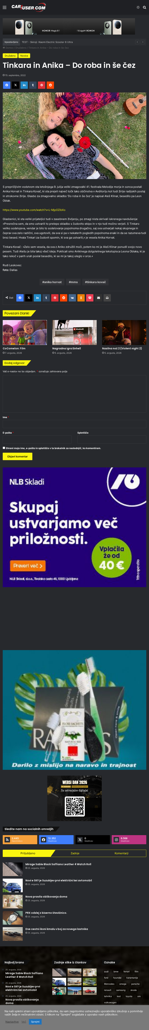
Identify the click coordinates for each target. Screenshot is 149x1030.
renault (107, 990)
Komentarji (121, 853)
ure (139, 996)
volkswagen (110, 1002)
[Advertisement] (74, 618)
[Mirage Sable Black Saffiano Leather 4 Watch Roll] (13, 869)
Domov (9, 47)
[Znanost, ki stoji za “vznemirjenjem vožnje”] (59, 991)
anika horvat (53, 282)
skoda (133, 990)
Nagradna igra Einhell (66, 348)
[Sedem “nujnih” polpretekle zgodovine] (90, 991)
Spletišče (82, 432)
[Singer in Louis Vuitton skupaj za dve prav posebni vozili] (74, 982)
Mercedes (109, 984)
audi (106, 971)
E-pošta (8, 432)
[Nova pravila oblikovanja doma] (13, 901)
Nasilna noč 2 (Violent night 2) (122, 348)
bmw (116, 971)
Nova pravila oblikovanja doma (46, 896)
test (119, 996)
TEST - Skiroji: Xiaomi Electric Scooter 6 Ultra (47, 42)
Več (23, 1021)
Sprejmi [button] (35, 1021)
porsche (135, 984)
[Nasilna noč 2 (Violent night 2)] (124, 332)
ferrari (127, 971)
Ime (6, 417)
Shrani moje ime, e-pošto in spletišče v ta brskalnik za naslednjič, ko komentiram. (53, 448)
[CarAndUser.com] (28, 7)
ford (106, 977)
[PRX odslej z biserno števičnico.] (13, 918)
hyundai (117, 977)
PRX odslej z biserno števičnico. (46, 913)
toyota (129, 996)
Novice (24, 55)
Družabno (20, 47)
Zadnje (75, 853)
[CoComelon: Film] (25, 332)
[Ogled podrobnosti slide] (69, 26)
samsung (120, 990)
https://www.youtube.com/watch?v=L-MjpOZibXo (34, 210)
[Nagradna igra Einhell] (74, 332)
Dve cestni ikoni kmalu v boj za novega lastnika (56, 929)
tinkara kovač (96, 282)
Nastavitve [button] (12, 1021)
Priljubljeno (28, 853)
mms (74, 282)
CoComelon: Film (14, 348)
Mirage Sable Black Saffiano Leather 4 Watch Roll (58, 864)
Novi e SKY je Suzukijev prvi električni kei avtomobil (58, 880)
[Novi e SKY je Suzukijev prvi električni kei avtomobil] (13, 885)
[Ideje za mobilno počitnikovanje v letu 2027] (90, 982)
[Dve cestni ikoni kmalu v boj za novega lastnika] (13, 934)
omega (122, 984)
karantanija (132, 977)
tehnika (108, 996)
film (136, 971)
